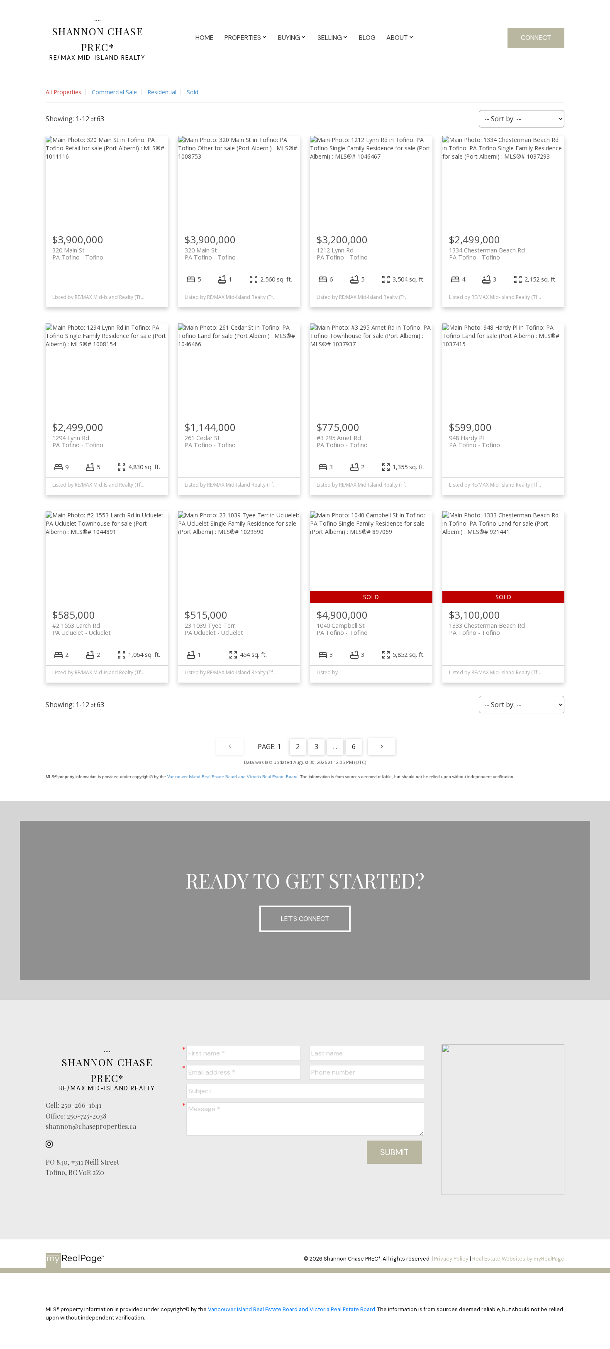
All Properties (63, 92)
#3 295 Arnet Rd (342, 441)
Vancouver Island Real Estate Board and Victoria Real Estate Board (232, 776)
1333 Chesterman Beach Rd (487, 629)
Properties (242, 37)
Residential (161, 92)
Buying (289, 37)
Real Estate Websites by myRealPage (518, 1258)
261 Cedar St (210, 441)
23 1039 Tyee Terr (214, 629)
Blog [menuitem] (367, 37)
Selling (329, 37)
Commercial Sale (114, 92)
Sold (192, 92)
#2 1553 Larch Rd (81, 629)
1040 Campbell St (342, 629)
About (397, 37)
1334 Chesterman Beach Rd (487, 253)
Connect (536, 37)
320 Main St (77, 253)
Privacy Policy (451, 1258)
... (335, 746)
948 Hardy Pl (474, 441)
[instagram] (51, 1144)
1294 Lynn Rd (77, 441)
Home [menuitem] (204, 37)
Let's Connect (305, 918)
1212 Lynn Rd (342, 253)
